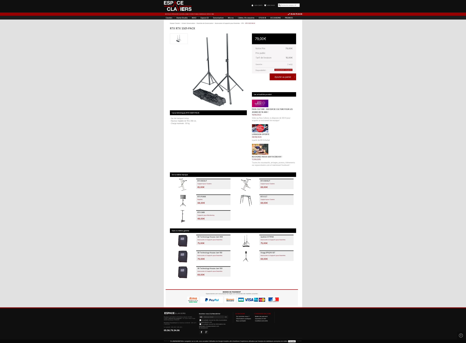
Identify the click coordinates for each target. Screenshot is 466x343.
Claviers (169, 17)
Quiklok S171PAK (267, 237)
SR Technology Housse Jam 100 (209, 268)
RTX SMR (201, 212)
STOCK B (262, 17)
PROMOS (289, 17)
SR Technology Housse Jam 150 (209, 252)
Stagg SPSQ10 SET (268, 252)
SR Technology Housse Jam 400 (210, 237)
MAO (194, 17)
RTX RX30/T (202, 181)
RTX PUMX (201, 196)
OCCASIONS (275, 17)
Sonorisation (218, 17)
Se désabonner (203, 328)
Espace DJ (205, 17)
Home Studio (182, 17)
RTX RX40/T (265, 181)
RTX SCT (264, 196)
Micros (231, 17)
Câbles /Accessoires (246, 17)
